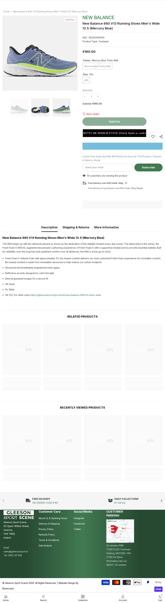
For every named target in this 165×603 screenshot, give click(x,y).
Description (49, 227)
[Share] (160, 137)
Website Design (66, 583)
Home (6, 11)
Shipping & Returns (76, 227)
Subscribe (148, 167)
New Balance (98, 17)
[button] (114, 133)
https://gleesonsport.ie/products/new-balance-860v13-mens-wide (66, 295)
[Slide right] (161, 501)
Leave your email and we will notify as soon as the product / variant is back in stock (121, 158)
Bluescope (8, 588)
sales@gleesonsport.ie (16, 551)
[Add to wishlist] (153, 136)
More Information (106, 227)
